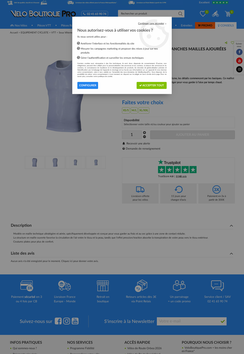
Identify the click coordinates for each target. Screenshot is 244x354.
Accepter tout (153, 85)
